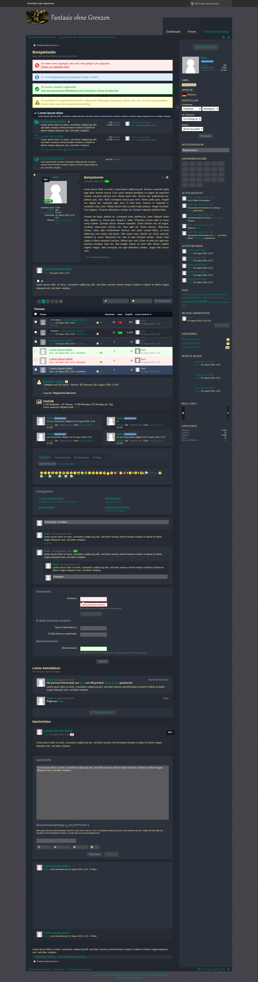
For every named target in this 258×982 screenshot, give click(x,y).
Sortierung (187, 104)
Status (185, 125)
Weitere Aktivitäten (102, 712)
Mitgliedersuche (193, 144)
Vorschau (111, 854)
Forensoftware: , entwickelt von (129, 975)
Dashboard (173, 31)
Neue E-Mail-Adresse (66, 627)
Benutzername (69, 648)
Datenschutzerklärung (39, 969)
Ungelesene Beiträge (45, 957)
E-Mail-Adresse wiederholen (62, 633)
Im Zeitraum (188, 114)
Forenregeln (59, 969)
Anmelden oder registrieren (40, 3)
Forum (192, 31)
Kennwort (43, 591)
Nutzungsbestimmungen (79, 969)
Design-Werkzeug (216, 31)
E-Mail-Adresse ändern (53, 620)
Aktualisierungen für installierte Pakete (68, 77)
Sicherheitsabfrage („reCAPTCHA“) (62, 825)
